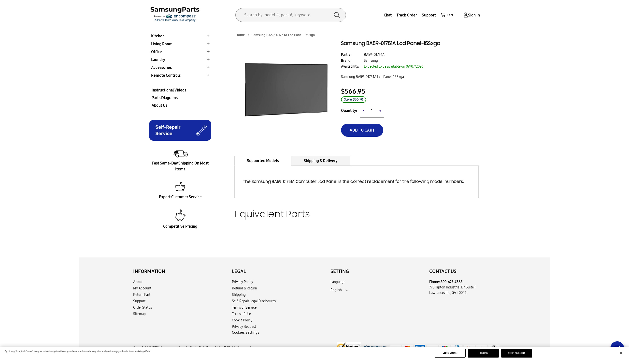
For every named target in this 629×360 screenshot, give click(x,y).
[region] (314, 353)
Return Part (141, 294)
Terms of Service (244, 307)
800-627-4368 (451, 281)
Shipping (239, 294)
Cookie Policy (242, 320)
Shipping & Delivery (321, 160)
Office (156, 51)
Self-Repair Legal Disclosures (254, 301)
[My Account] (465, 15)
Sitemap (139, 313)
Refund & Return (244, 288)
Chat (388, 15)
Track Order (407, 15)
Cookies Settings (450, 352)
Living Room (161, 43)
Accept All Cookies (516, 352)
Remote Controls (166, 75)
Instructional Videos (169, 90)
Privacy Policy (242, 281)
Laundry (158, 59)
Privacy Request (244, 326)
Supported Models (263, 160)
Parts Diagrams (165, 97)
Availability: (350, 66)
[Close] (621, 353)
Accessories (161, 67)
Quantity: (349, 110)
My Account (142, 288)
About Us (159, 105)
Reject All (483, 352)
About (138, 281)
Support (429, 15)
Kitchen (158, 36)
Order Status (142, 307)
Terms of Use (241, 313)
